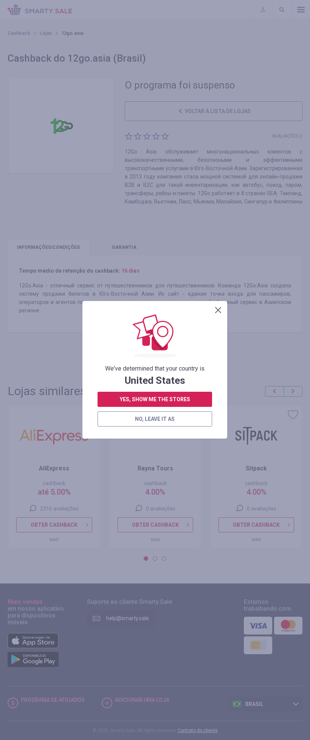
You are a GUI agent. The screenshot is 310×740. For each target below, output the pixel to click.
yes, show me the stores (155, 399)
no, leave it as (155, 419)
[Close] (218, 310)
